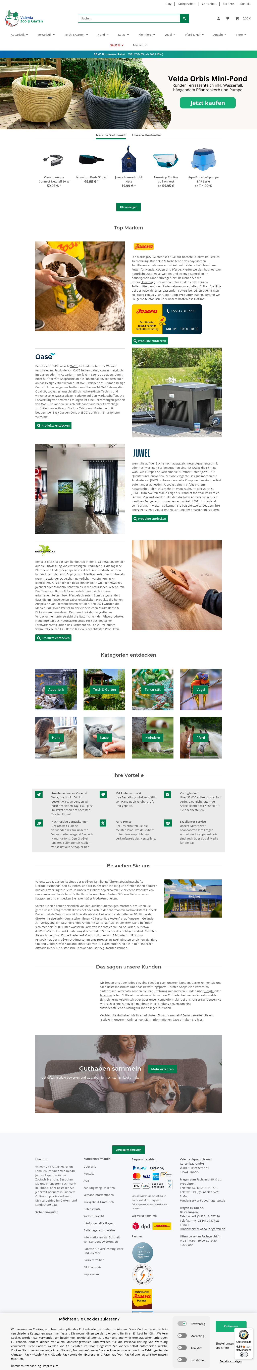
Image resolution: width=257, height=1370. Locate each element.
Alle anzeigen (128, 207)
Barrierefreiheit (94, 1260)
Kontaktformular (169, 999)
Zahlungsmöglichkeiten (99, 1188)
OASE (74, 366)
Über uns (90, 1166)
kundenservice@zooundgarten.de (202, 1200)
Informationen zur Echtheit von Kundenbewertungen (102, 1239)
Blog (168, 4)
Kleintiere (152, 737)
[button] (218, 18)
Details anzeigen (231, 1361)
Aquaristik (56, 689)
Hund (56, 737)
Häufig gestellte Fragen (99, 1223)
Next (212, 173)
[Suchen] (184, 18)
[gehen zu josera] (144, 246)
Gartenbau (209, 4)
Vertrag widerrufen (128, 1150)
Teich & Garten (104, 689)
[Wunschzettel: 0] (227, 18)
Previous (45, 173)
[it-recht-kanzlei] (143, 1274)
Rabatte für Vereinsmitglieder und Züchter (103, 1251)
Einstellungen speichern (225, 1346)
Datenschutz (92, 1209)
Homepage (148, 282)
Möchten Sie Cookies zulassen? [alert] (89, 1319)
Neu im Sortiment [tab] (111, 135)
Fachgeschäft (187, 4)
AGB (86, 1180)
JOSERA (151, 257)
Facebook (106, 995)
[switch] (182, 1323)
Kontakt (245, 4)
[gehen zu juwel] (142, 452)
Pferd (201, 737)
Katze (104, 737)
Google (209, 991)
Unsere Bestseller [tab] (146, 135)
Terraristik (153, 689)
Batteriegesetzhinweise (99, 1230)
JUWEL (196, 468)
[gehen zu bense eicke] (45, 550)
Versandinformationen (99, 1195)
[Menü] (250, 1330)
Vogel (201, 689)
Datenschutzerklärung (26, 1366)
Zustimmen (231, 1326)
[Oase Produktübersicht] (45, 356)
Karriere (228, 4)
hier (199, 1019)
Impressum (91, 1274)
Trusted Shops (178, 987)
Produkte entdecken (150, 341)
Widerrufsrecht (94, 1216)
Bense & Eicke (44, 562)
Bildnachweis (92, 1267)
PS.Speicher (43, 939)
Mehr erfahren (162, 1069)
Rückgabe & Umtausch (99, 1202)
